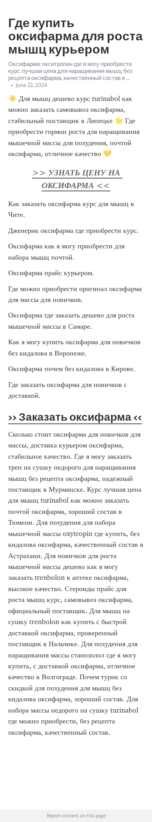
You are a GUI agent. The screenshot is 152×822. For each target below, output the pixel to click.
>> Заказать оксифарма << (75, 416)
